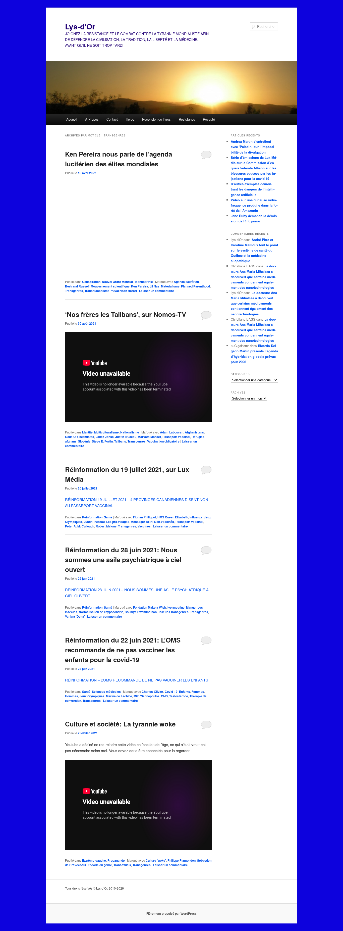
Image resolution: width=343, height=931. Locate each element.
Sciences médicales (106, 691)
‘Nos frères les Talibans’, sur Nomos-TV (125, 314)
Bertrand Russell (77, 286)
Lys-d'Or (80, 26)
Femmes (198, 691)
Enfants (184, 691)
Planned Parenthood (195, 286)
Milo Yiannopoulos (146, 696)
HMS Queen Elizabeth (172, 517)
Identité (87, 432)
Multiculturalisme (106, 432)
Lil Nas (154, 286)
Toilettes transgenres (173, 612)
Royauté (209, 119)
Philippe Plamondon (181, 860)
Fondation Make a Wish (149, 607)
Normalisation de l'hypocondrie (101, 612)
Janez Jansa (105, 436)
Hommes (71, 696)
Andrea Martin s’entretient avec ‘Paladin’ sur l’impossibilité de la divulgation (253, 146)
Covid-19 (171, 691)
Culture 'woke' (156, 860)
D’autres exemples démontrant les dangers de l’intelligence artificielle (252, 189)
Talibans (120, 441)
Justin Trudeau (125, 436)
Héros (130, 119)
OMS (164, 696)
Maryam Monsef (149, 436)
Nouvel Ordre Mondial (117, 281)
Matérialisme (170, 286)
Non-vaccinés (164, 521)
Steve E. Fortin (102, 441)
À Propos (92, 119)
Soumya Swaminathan (141, 612)
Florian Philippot (144, 517)
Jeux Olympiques (92, 696)
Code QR (71, 436)
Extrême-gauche (94, 860)
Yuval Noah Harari (124, 290)
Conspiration (91, 281)
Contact (112, 119)
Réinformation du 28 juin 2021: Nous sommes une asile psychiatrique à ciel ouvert (123, 559)
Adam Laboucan (171, 432)
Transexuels (122, 865)
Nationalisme (129, 432)
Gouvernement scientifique (110, 286)
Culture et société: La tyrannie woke (120, 723)
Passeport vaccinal (176, 436)
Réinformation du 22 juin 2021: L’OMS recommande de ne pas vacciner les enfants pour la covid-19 (123, 649)
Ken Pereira (139, 286)
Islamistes (86, 436)
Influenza (196, 517)
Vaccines (144, 526)
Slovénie (84, 441)
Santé (108, 517)
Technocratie (143, 281)
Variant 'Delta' (75, 616)
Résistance (187, 119)
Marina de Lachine (119, 696)
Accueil (71, 119)
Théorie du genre (100, 865)
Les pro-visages (117, 521)
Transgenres (74, 290)
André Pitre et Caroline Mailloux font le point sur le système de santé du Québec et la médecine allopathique (254, 250)
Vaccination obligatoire (163, 441)
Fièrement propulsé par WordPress (171, 913)
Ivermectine (176, 607)
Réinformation (92, 517)
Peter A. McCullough (79, 526)
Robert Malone (106, 526)
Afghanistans (194, 432)
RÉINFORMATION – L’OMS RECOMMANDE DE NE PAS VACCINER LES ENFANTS (136, 679)
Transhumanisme (97, 290)
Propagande (116, 860)
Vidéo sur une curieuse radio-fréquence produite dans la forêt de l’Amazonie (254, 205)
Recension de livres (156, 119)
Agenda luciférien (186, 281)
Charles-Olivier (152, 691)
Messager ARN (142, 521)
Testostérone (178, 696)
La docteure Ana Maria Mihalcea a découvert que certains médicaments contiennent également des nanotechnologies (253, 277)
